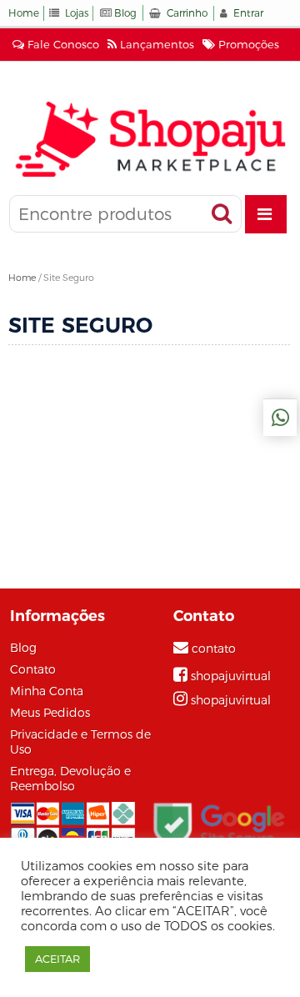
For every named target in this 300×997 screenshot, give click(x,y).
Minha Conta (46, 691)
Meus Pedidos (50, 712)
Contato (33, 669)
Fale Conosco (61, 44)
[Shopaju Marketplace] (150, 138)
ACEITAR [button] (57, 958)
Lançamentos (155, 44)
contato (214, 648)
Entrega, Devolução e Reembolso (70, 779)
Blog (125, 13)
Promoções (247, 44)
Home (23, 13)
